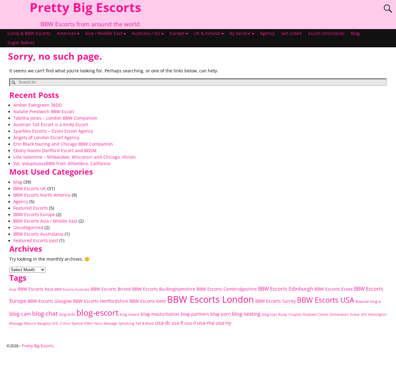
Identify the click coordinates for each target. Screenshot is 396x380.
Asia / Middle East (103, 33)
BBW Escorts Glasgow (50, 301)
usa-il (190, 323)
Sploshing (126, 323)
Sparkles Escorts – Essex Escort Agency (53, 131)
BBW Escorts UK (29, 188)
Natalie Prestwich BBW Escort (43, 111)
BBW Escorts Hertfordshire (100, 301)
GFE (364, 314)
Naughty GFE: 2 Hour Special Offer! (65, 323)
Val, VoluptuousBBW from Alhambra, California (61, 163)
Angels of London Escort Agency (46, 137)
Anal (12, 289)
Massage (16, 323)
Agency (267, 33)
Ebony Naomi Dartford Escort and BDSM (55, 150)
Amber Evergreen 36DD (37, 105)
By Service (240, 33)
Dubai (354, 314)
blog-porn (220, 314)
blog (17, 182)
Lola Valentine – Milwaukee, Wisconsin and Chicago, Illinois (74, 157)
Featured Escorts (30, 208)
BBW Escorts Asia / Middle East (45, 221)
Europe (177, 33)
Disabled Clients (315, 314)
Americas (66, 33)
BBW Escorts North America (42, 195)
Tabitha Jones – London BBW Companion (55, 118)
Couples (294, 314)
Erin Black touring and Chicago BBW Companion (63, 144)
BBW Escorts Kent (147, 301)
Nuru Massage (105, 323)
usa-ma (205, 322)
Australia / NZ (146, 33)
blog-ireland (130, 314)
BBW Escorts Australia (71, 289)
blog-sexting (246, 313)
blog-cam (20, 313)
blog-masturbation (160, 314)
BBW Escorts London (210, 299)
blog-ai (375, 301)
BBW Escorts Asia (35, 289)
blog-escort (97, 312)
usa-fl (177, 323)
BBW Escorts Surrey (275, 301)
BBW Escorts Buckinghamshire (163, 289)
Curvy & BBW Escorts (28, 33)
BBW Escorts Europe (34, 214)
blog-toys (269, 314)
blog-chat (45, 314)
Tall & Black (145, 323)
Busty (282, 314)
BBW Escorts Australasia (38, 234)
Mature (30, 323)
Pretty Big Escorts (38, 345)
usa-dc (162, 322)
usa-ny (223, 322)
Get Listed (291, 33)
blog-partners (195, 314)
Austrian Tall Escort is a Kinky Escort (50, 124)
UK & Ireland (207, 33)
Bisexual (362, 301)
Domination (339, 314)
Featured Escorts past (35, 240)
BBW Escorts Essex (333, 289)
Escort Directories (326, 33)
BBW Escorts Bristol (111, 289)
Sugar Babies (21, 42)
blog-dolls (67, 314)
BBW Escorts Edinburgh (285, 288)
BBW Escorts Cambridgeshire (226, 289)
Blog (355, 33)
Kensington (377, 314)
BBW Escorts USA (325, 300)
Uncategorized (28, 227)
